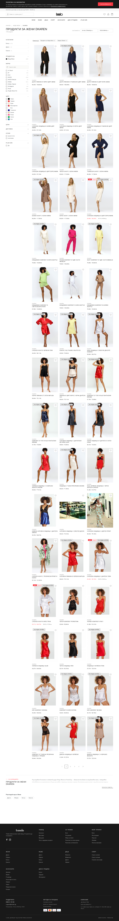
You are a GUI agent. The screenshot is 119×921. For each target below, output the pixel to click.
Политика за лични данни (72, 840)
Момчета (67, 855)
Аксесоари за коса (11, 879)
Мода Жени (16, 25)
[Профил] (108, 14)
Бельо (23, 798)
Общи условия (69, 838)
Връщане (41, 838)
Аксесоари (61, 20)
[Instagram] (10, 840)
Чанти (7, 884)
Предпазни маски (11, 887)
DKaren (25, 25)
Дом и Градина (73, 20)
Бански (31, 798)
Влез (93, 833)
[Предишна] (62, 766)
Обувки (16, 798)
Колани (8, 889)
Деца (46, 20)
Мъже (40, 20)
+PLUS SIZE (83, 20)
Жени (33, 20)
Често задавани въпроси (46, 840)
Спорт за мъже (96, 857)
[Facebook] (7, 840)
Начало (8, 25)
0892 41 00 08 (10, 902)
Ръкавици (8, 877)
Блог (66, 833)
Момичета (68, 857)
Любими (94, 840)
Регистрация (95, 835)
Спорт (53, 20)
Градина (41, 874)
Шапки (7, 874)
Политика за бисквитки (71, 842)
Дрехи (9, 798)
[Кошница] (112, 14)
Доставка (41, 835)
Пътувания (68, 835)
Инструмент (42, 877)
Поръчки (94, 838)
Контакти (41, 833)
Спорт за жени (96, 855)
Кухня (40, 872)
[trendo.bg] (59, 14)
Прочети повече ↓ (107, 787)
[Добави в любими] (55, 46)
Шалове (8, 872)
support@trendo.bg (11, 904)
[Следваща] (83, 766)
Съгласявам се (105, 4)
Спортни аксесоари (97, 860)
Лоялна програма (96, 842)
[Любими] (104, 14)
